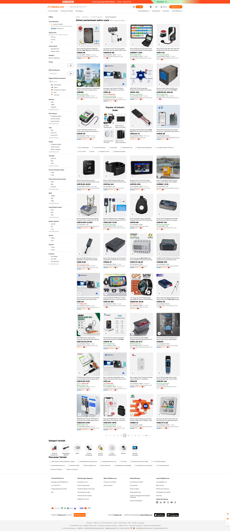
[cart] (156, 7)
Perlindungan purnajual (83, 492)
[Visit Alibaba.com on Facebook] (157, 502)
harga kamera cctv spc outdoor (144, 465)
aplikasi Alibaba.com (146, 515)
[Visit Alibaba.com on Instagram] (168, 502)
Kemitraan (159, 495)
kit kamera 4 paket (74, 465)
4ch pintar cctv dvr (104, 151)
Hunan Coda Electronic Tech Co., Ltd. (87, 97)
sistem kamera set (105, 465)
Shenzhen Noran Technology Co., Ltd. (167, 305)
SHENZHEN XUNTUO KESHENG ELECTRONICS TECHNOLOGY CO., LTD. (168, 137)
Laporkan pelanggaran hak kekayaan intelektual (140, 496)
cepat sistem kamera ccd (58, 465)
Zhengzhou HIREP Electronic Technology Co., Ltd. (141, 97)
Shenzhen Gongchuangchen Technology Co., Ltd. (115, 305)
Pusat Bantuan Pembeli (136, 482)
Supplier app (118, 515)
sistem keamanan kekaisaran (144, 147)
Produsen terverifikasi (110, 482)
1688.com (96, 523)
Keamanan (86, 17)
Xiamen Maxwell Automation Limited (140, 188)
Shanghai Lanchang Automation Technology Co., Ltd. (168, 188)
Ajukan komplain (134, 488)
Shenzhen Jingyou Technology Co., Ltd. (114, 227)
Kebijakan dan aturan (83, 499)
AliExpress (89, 523)
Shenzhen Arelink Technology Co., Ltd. (114, 428)
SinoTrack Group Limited (83, 388)
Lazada (115, 523)
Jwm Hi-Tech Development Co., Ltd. (166, 227)
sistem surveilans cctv (90, 465)
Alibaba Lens (61, 515)
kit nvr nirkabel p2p (84, 147)
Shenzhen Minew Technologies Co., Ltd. (141, 385)
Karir (52, 492)
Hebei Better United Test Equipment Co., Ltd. (88, 226)
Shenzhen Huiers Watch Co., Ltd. (139, 307)
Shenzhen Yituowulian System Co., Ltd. (87, 56)
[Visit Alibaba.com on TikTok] (175, 502)
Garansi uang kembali (83, 485)
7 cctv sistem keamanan (159, 461)
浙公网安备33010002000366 (144, 528)
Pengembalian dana (135, 492)
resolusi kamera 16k (127, 147)
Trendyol (134, 523)
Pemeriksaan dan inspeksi (84, 495)
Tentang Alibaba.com (57, 478)
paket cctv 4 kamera (57, 469)
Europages (141, 523)
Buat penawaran (108, 485)
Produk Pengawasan (97, 17)
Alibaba (78, 17)
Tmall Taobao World (106, 523)
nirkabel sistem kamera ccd (109, 461)
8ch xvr (93, 151)
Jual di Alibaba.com (161, 482)
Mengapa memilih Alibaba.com (59, 482)
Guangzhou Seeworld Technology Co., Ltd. (88, 428)
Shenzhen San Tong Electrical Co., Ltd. (87, 345)
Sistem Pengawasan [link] (110, 17)
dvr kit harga (114, 147)
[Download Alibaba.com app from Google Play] (173, 515)
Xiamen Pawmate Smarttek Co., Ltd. (113, 56)
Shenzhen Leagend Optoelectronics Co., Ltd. (141, 347)
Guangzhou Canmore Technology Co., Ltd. (115, 99)
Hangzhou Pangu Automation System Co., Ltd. (168, 97)
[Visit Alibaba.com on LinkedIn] (161, 502)
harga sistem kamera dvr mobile (140, 461)
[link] (227, 514)
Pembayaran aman (82, 482)
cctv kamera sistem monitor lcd (165, 147)
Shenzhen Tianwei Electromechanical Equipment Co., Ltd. (168, 266)
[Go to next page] (149, 435)
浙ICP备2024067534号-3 (161, 528)
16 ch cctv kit (82, 151)
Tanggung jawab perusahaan (59, 488)
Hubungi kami (134, 485)
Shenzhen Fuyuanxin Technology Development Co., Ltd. (88, 188)
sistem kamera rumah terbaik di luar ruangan (63, 461)
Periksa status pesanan (162, 488)
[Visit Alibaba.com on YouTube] (172, 502)
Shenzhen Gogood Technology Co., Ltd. (167, 58)
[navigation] (61, 226)
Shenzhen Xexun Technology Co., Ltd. (113, 188)
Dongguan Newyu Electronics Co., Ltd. (140, 58)
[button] (134, 7)
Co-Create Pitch (55, 485)
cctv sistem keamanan (99, 147)
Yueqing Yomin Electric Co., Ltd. (138, 266)
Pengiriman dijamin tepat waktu (86, 488)
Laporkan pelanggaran (136, 500)
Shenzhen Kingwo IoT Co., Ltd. (111, 347)
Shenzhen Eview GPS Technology (139, 226)
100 (146, 435)
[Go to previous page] (106, 435)
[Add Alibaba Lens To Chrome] (80, 515)
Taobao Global (122, 523)
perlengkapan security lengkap (123, 465)
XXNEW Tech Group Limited (137, 137)
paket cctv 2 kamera (72, 469)
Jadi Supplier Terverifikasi (163, 492)
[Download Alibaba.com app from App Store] (159, 515)
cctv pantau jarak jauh (163, 465)
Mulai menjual (160, 485)
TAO (129, 523)
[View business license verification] (131, 528)
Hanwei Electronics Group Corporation (167, 345)
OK (71, 65)
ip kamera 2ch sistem (120, 151)
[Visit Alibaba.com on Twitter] (164, 502)
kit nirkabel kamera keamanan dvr (88, 461)
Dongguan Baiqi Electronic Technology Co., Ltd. (168, 426)
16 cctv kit (123, 461)
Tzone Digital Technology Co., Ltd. (86, 137)
